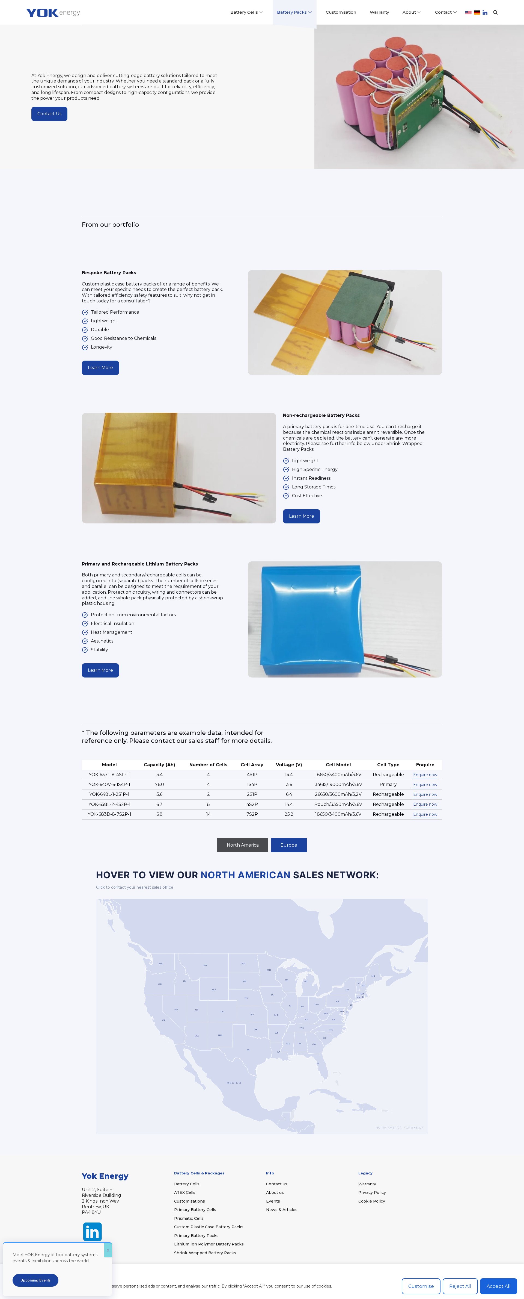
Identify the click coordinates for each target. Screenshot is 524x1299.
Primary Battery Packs (196, 1235)
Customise (421, 1286)
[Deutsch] (477, 12)
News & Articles (281, 1209)
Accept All (499, 1286)
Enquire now (425, 774)
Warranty (367, 1184)
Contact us (276, 1184)
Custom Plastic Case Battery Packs (208, 1226)
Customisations (189, 1201)
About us (275, 1192)
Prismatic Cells (189, 1218)
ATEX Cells (184, 1192)
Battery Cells (187, 1184)
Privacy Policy (372, 1192)
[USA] (468, 12)
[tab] (242, 845)
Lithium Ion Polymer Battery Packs (209, 1244)
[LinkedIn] (485, 12)
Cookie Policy (371, 1201)
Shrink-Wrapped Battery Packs (205, 1252)
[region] (262, 1281)
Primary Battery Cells (195, 1209)
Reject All (460, 1286)
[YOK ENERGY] (54, 12)
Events (273, 1201)
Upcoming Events (35, 1280)
